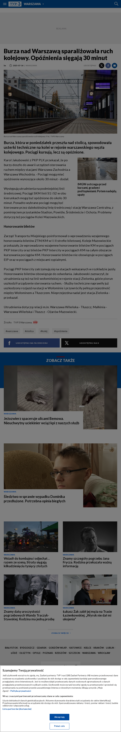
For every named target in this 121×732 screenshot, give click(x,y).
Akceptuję (59, 717)
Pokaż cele (59, 726)
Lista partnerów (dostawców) (17, 709)
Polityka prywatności (20, 691)
